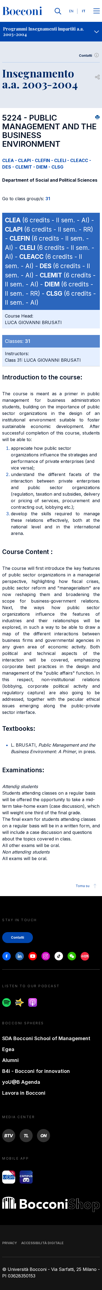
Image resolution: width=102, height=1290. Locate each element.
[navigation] (51, 31)
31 (47, 198)
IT (83, 11)
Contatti (85, 55)
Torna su (82, 886)
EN (71, 11)
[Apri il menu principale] (96, 11)
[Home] (22, 11)
